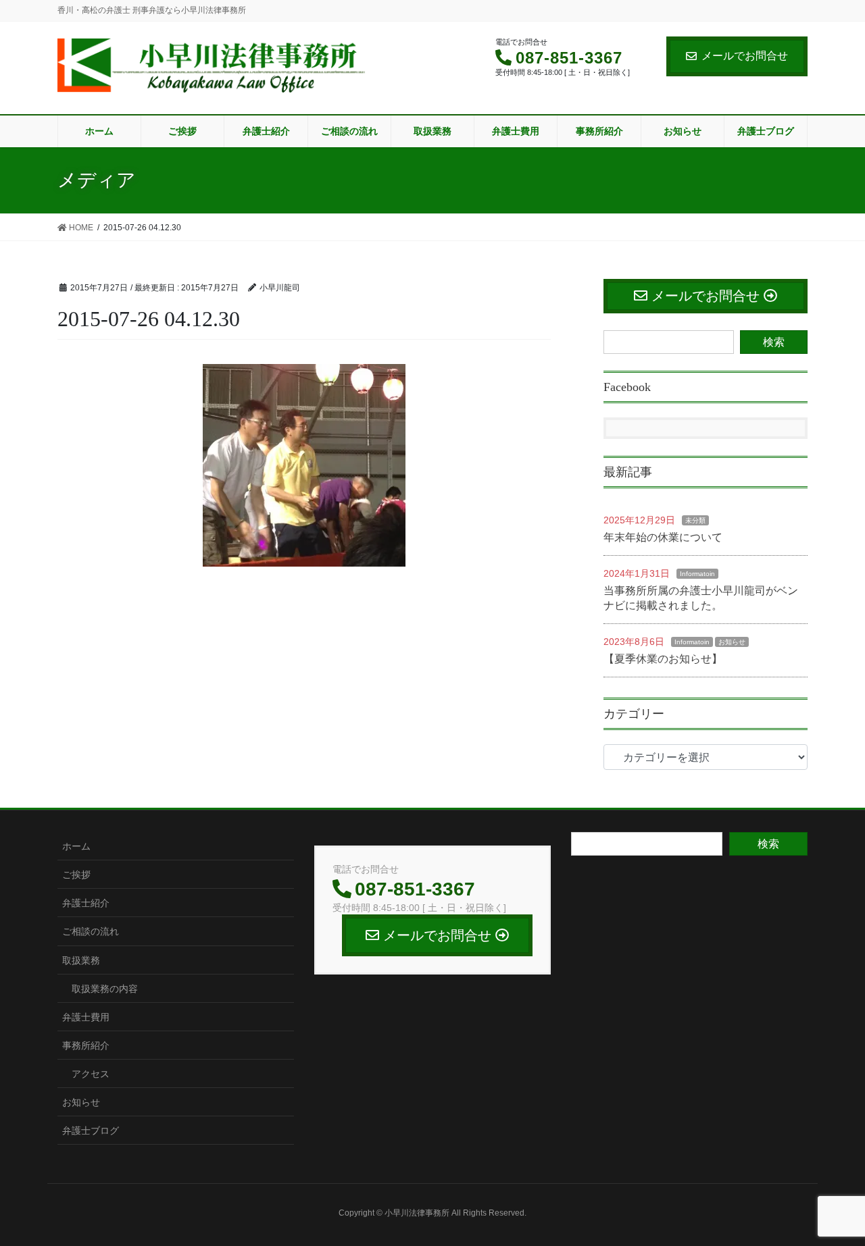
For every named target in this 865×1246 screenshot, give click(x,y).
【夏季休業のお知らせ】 (662, 659)
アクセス (90, 1073)
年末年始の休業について (662, 537)
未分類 (695, 520)
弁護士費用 (85, 1017)
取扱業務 (81, 960)
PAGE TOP (831, 1197)
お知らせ (731, 642)
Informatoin (697, 573)
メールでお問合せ (744, 55)
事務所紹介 (85, 1045)
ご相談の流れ (90, 931)
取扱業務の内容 (105, 988)
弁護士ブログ (90, 1130)
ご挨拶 (76, 874)
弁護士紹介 (85, 903)
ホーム (76, 846)
